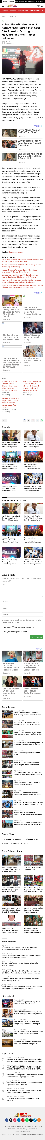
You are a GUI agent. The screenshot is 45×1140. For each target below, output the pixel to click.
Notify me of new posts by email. (15, 632)
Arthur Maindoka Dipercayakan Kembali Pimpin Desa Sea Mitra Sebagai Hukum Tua (10, 930)
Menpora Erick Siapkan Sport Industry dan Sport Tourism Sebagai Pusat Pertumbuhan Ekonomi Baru (22, 286)
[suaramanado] (11, 6)
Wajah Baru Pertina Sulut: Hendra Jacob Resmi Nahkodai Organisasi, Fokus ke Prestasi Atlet (22, 261)
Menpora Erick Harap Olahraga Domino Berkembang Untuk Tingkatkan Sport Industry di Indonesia (21, 281)
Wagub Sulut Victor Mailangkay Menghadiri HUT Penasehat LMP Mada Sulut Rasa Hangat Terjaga (28, 813)
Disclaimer (33, 1129)
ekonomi (16, 843)
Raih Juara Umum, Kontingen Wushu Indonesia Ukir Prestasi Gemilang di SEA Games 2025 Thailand (20, 276)
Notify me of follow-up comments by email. (18, 627)
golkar (6, 843)
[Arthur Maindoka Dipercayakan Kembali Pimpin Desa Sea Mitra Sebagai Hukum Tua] (11, 920)
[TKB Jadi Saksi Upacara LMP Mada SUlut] (7, 754)
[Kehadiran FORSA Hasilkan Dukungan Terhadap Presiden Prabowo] (33, 900)
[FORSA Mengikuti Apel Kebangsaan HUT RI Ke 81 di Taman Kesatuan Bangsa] (7, 744)
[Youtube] (23, 1120)
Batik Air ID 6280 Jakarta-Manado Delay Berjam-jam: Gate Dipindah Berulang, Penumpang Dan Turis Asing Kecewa (28, 764)
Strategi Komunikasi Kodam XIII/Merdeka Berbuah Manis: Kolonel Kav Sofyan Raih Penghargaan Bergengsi (33, 930)
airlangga (7, 839)
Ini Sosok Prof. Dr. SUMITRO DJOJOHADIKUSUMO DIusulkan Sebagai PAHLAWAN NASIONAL (19, 948)
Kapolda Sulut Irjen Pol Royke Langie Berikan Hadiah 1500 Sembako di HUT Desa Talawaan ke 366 (28, 734)
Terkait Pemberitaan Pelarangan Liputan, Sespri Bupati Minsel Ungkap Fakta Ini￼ (24, 1091)
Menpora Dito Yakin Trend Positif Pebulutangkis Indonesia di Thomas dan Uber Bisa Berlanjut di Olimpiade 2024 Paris (31, 385)
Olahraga (5, 21)
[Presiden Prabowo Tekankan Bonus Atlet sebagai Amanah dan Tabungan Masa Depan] (11, 456)
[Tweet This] (28, 420)
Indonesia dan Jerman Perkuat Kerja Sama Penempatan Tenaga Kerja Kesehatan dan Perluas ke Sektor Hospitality (27, 1043)
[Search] (42, 6)
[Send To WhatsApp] (41, 420)
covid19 (25, 843)
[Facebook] (6, 1120)
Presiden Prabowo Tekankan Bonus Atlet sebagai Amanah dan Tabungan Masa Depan (19, 271)
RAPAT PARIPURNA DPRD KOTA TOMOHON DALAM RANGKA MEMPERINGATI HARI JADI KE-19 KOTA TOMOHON (24, 1068)
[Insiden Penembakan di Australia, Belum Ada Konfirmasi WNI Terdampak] (7, 1033)
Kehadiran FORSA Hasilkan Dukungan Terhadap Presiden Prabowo (33, 910)
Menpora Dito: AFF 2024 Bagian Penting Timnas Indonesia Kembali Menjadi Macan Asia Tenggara (10, 402)
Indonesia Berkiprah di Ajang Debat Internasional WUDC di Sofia (27, 1003)
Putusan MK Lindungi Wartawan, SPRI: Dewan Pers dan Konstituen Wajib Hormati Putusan (21, 956)
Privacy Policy (22, 1129)
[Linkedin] (19, 1120)
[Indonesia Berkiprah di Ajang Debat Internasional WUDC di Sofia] (7, 1003)
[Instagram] (14, 1120)
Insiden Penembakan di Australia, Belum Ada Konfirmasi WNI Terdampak (28, 1033)
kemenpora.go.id (16, 252)
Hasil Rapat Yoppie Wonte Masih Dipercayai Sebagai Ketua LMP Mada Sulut (27, 793)
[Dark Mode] (38, 6)
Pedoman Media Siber (23, 1131)
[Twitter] (10, 1120)
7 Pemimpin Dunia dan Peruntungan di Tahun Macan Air (23, 1099)
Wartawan (29, 1126)
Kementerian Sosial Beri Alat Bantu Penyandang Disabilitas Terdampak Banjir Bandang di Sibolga (27, 1023)
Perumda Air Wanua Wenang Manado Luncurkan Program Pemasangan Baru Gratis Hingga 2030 (24, 1060)
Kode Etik (11, 1129)
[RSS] (39, 1120)
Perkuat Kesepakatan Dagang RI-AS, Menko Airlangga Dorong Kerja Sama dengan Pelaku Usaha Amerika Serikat (28, 1013)
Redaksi (8, 42)
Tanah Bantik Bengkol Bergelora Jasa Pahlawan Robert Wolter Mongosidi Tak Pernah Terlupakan (28, 774)
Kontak (37, 1126)
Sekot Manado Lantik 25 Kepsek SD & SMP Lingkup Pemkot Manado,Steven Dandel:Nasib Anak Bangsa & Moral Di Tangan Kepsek (28, 714)
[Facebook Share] (24, 420)
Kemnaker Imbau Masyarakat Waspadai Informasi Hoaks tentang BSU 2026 (20, 980)
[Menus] (3, 6)
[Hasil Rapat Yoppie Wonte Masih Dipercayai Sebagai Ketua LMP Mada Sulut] (7, 794)
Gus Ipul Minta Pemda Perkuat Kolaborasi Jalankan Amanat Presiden (20, 964)
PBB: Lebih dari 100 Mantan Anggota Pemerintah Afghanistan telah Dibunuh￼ (24, 1084)
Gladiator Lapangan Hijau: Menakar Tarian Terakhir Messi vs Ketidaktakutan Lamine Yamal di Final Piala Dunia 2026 (28, 783)
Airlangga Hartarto (32, 839)
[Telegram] (35, 1120)
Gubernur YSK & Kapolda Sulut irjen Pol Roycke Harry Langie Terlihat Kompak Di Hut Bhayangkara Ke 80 (28, 803)
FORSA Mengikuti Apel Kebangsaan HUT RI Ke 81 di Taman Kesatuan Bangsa (28, 744)
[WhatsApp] (27, 1120)
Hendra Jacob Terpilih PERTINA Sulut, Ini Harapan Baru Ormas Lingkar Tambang (21, 266)
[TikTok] (31, 1120)
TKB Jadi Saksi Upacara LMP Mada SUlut (27, 754)
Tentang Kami (9, 1126)
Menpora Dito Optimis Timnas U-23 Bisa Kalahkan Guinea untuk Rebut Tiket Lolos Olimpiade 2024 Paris (10, 385)
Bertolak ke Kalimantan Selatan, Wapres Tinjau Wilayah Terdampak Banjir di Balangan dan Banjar (22, 987)
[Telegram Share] (37, 420)
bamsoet (18, 839)
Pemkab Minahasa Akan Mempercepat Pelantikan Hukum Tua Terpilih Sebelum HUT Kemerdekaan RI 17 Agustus (28, 823)
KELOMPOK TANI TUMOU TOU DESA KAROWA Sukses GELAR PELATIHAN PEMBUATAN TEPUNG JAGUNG (27, 724)
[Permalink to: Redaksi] (3, 42)
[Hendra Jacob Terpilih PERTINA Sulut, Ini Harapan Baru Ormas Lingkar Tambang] (33, 435)
